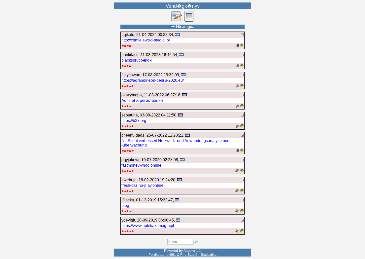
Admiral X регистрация (142, 100)
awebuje (129, 180)
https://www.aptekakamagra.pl (147, 225)
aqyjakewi (130, 160)
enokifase (130, 55)
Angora (189, 251)
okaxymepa (131, 95)
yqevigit (128, 220)
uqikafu (127, 35)
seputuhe (129, 115)
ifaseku (127, 200)
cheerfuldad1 (133, 135)
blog (125, 205)
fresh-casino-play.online (142, 185)
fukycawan (130, 75)
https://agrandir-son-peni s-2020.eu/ (152, 80)
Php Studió (188, 255)
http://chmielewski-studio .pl (145, 40)
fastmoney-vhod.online (141, 165)
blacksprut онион (136, 60)
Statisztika (209, 255)
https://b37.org (133, 120)
